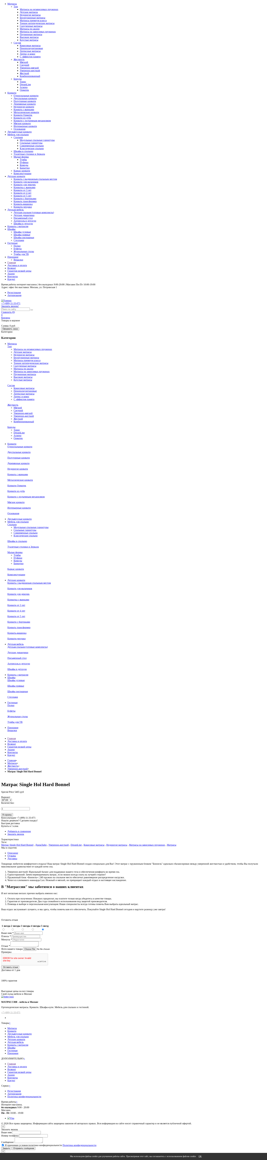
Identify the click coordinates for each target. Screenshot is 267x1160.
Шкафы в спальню (23, 151)
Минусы (6, 939)
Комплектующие (22, 173)
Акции (11, 273)
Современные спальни (32, 145)
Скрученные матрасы (31, 26)
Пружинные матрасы (31, 34)
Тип (16, 6)
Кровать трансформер (25, 201)
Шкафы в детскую (23, 223)
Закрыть (6, 1148)
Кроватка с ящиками (24, 187)
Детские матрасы (29, 12)
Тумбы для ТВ (21, 254)
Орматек (24, 90)
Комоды (24, 165)
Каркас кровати (22, 170)
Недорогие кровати (24, 106)
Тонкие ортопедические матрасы (37, 23)
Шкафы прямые (22, 234)
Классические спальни (32, 148)
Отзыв (5, 946)
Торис (23, 81)
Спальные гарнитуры (31, 143)
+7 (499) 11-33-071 (10, 1012)
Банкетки (25, 168)
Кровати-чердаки (23, 207)
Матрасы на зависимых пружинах (38, 31)
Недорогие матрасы (30, 15)
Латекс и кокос (27, 54)
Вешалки (18, 259)
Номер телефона (10, 1135)
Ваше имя (7, 933)
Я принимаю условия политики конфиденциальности (33, 1145)
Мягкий (24, 62)
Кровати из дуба (22, 118)
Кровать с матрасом (17, 226)
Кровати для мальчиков (26, 182)
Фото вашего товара (12, 949)
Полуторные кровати (25, 101)
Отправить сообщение (23, 1148)
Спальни (18, 137)
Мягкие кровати (22, 123)
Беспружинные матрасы (32, 17)
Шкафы (11, 229)
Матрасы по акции (30, 29)
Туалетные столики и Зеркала (29, 154)
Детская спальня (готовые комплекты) (34, 212)
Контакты (12, 276)
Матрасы (12, 3)
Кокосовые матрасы (30, 45)
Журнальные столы (24, 251)
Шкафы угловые (22, 232)
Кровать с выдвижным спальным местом (35, 179)
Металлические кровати (26, 112)
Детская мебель (15, 209)
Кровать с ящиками (24, 109)
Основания (19, 129)
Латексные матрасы (30, 51)
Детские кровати (16, 176)
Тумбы (23, 159)
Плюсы (6, 936)
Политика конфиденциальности (24, 1096)
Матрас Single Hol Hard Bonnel (17, 845)
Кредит (11, 279)
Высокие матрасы (29, 37)
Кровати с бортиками (25, 198)
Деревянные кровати (25, 104)
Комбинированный (30, 76)
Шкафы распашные (24, 237)
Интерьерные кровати (25, 126)
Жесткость (19, 59)
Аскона (24, 87)
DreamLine (25, 84)
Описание (12, 853)
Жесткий (24, 73)
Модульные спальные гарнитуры (37, 140)
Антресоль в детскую (25, 220)
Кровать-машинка (23, 204)
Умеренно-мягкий (29, 67)
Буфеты (18, 248)
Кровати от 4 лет (22, 193)
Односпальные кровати (26, 95)
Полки (17, 246)
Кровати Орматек (23, 115)
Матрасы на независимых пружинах (39, 9)
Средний (24, 65)
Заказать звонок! (10, 306)
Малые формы (21, 156)
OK (200, 1156)
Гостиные (12, 243)
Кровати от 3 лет (22, 190)
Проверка (6, 952)
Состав (17, 42)
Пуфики (24, 162)
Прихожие (12, 257)
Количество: (7, 803)
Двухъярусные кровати (19, 131)
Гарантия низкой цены (19, 271)
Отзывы (11, 855)
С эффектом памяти (30, 56)
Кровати (11, 93)
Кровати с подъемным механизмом (32, 120)
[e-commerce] (6, 300)
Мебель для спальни (18, 134)
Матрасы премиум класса (33, 20)
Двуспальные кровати (25, 98)
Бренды (18, 79)
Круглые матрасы (29, 40)
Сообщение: (7, 1142)
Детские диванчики (24, 215)
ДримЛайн (41, 845)
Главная (11, 262)
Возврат (11, 268)
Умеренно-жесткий (30, 70)
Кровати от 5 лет (22, 195)
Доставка (12, 858)
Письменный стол (23, 218)
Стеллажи (19, 240)
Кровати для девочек (25, 184)
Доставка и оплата (17, 265)
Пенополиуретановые (31, 48)
